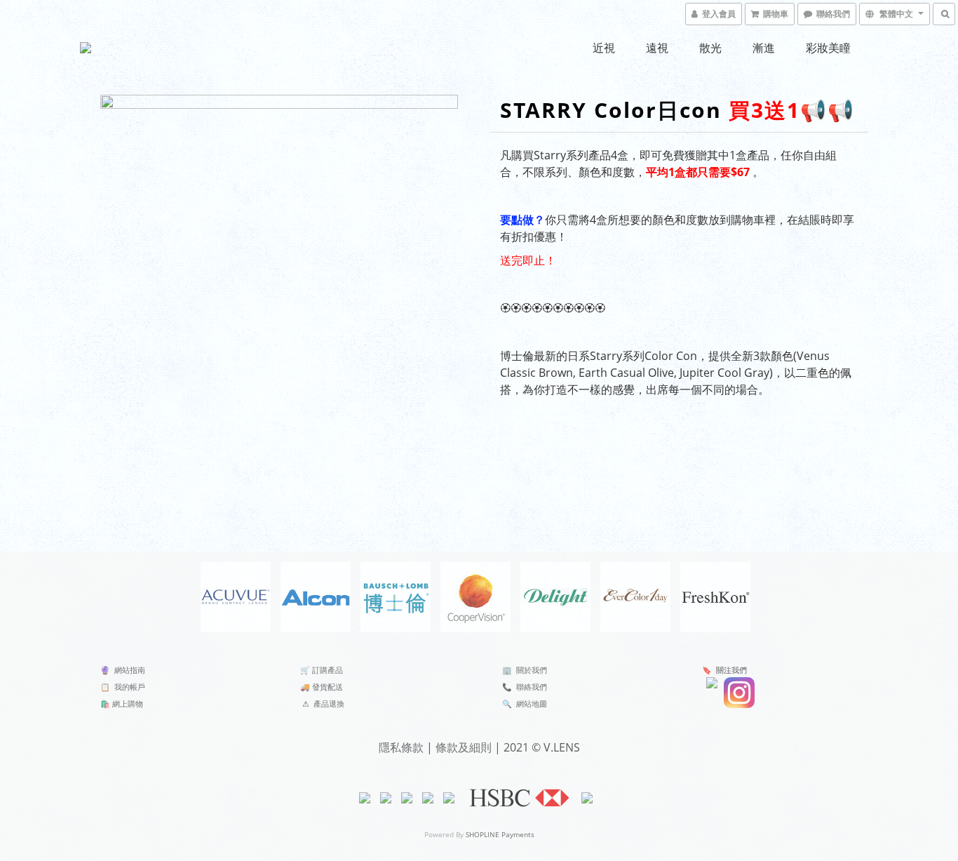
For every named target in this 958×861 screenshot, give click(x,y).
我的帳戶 (129, 686)
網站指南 (129, 670)
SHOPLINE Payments (500, 834)
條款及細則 (464, 747)
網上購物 (127, 703)
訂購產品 (327, 670)
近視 (604, 47)
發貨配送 (327, 686)
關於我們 (531, 670)
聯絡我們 (531, 686)
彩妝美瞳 (828, 47)
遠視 (657, 47)
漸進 (764, 47)
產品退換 (328, 703)
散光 (710, 47)
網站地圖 (531, 703)
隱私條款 (401, 747)
